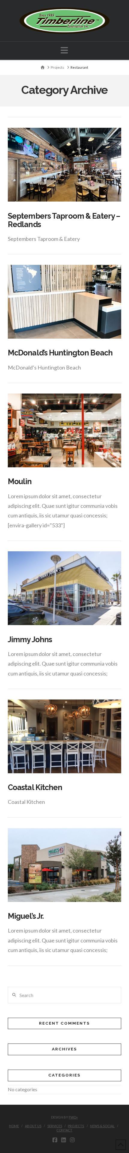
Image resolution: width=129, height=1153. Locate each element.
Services (54, 1126)
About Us (33, 1126)
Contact (64, 1130)
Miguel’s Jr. (26, 916)
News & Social (102, 1126)
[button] (64, 50)
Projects (76, 1126)
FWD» (73, 1117)
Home (14, 1126)
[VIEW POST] (64, 165)
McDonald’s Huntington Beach (60, 352)
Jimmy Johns (30, 639)
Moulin (20, 481)
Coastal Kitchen (35, 787)
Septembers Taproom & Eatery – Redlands (64, 220)
